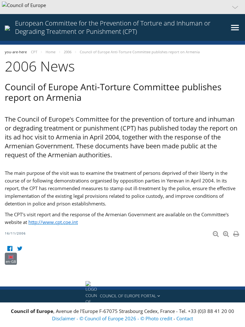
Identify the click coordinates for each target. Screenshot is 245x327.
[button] (122, 7)
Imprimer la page (236, 232)
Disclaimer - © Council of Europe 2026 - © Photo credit (113, 318)
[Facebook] (10, 249)
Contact (184, 318)
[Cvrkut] (20, 249)
